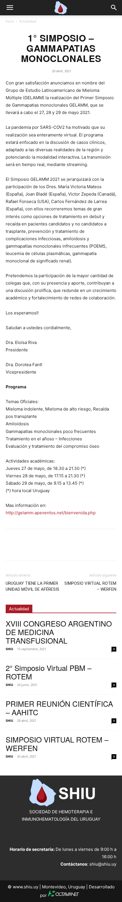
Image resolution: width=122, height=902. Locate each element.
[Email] (50, 548)
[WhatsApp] (37, 548)
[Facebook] (11, 548)
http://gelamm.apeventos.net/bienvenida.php (51, 512)
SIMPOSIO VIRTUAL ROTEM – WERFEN (90, 586)
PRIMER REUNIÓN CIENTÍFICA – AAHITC (59, 707)
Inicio (10, 21)
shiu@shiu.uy (102, 864)
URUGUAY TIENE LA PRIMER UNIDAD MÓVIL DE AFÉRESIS (32, 586)
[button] (10, 7)
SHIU (9, 649)
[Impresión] (63, 548)
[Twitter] (24, 548)
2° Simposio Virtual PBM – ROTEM (48, 671)
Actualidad (27, 21)
